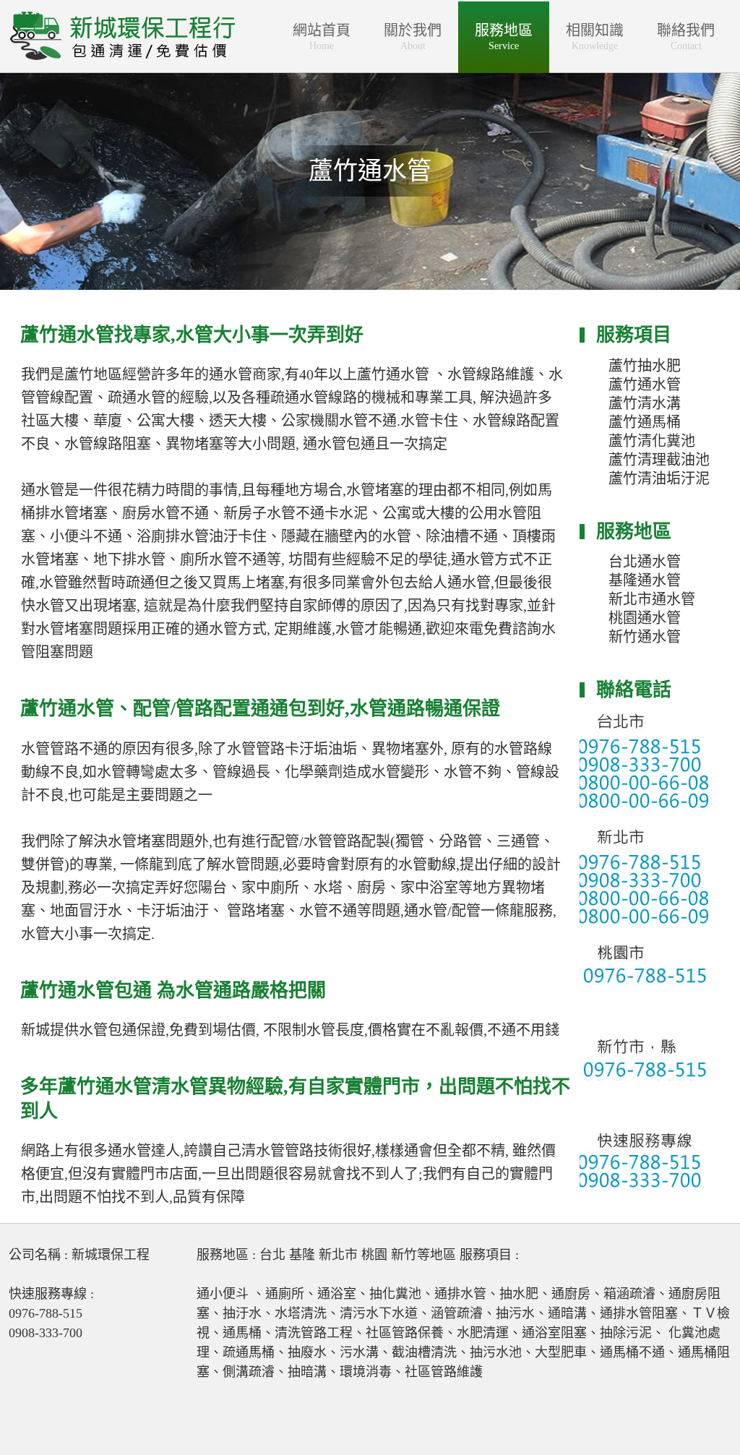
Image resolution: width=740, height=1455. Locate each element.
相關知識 (595, 36)
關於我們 (413, 36)
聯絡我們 (686, 36)
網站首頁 (321, 36)
